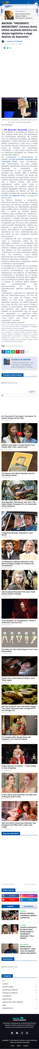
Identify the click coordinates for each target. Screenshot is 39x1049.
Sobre (19, 1046)
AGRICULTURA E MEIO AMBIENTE (20, 1002)
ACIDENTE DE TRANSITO (20, 990)
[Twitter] (8, 48)
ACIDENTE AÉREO (20, 987)
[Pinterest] (18, 352)
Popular (10, 906)
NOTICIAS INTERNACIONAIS (14, 346)
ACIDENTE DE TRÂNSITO (20, 993)
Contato (25, 1046)
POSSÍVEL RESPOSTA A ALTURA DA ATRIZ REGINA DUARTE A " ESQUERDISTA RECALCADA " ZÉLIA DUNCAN (28, 932)
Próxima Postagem (30, 884)
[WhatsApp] (11, 48)
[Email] (22, 352)
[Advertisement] (19, 73)
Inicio (12, 1046)
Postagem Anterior (9, 884)
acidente (20, 984)
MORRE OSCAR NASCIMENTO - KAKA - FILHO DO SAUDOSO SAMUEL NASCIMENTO (28, 950)
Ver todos (34, 375)
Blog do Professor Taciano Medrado (25, 1040)
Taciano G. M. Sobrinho (21, 359)
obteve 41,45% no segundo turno (19, 194)
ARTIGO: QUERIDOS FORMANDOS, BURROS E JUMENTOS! (28, 915)
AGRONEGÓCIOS (20, 1008)
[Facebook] (5, 48)
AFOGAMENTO (20, 996)
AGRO (20, 1005)
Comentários (28, 906)
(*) (20, 981)
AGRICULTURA (20, 999)
